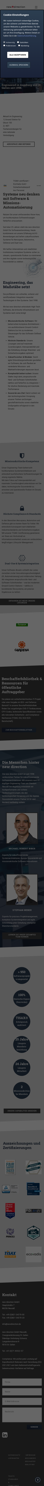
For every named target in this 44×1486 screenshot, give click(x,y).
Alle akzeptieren (17, 55)
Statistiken (24, 42)
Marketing (25, 46)
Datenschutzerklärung (26, 35)
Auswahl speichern (18, 65)
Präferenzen (11, 46)
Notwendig (10, 42)
